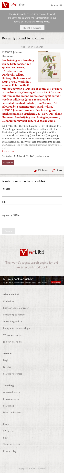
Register (7, 366)
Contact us (8, 301)
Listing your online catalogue (16, 328)
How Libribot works (13, 412)
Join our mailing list (12, 341)
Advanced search (11, 392)
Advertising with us (12, 321)
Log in (6, 360)
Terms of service (11, 444)
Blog (5, 437)
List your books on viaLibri (16, 307)
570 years (8, 430)
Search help (8, 405)
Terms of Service (22, 21)
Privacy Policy (43, 21)
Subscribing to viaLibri (14, 314)
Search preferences (12, 373)
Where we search (12, 334)
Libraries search (11, 398)
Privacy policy (9, 451)
